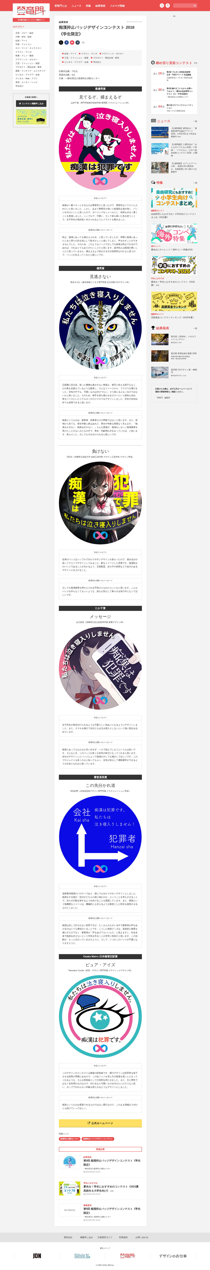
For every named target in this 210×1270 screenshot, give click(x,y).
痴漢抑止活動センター (69, 1139)
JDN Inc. (110, 1265)
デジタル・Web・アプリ (27, 78)
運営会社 (68, 1237)
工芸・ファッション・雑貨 (28, 63)
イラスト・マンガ (24, 52)
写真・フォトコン (24, 44)
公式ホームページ (102, 1123)
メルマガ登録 (117, 5)
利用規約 (123, 1237)
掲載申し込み (86, 1237)
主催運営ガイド (105, 1237)
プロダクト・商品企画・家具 (29, 67)
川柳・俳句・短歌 (24, 37)
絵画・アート (22, 40)
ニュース (76, 5)
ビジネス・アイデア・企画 (28, 75)
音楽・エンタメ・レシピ (27, 82)
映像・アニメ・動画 (25, 56)
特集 (88, 5)
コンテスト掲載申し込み (33, 103)
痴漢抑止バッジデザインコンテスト (98, 1139)
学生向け (20, 86)
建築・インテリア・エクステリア (31, 71)
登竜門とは (61, 5)
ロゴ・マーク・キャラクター (29, 48)
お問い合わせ (141, 1237)
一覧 (195, 121)
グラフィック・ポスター (27, 59)
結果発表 (100, 5)
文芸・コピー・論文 (25, 33)
